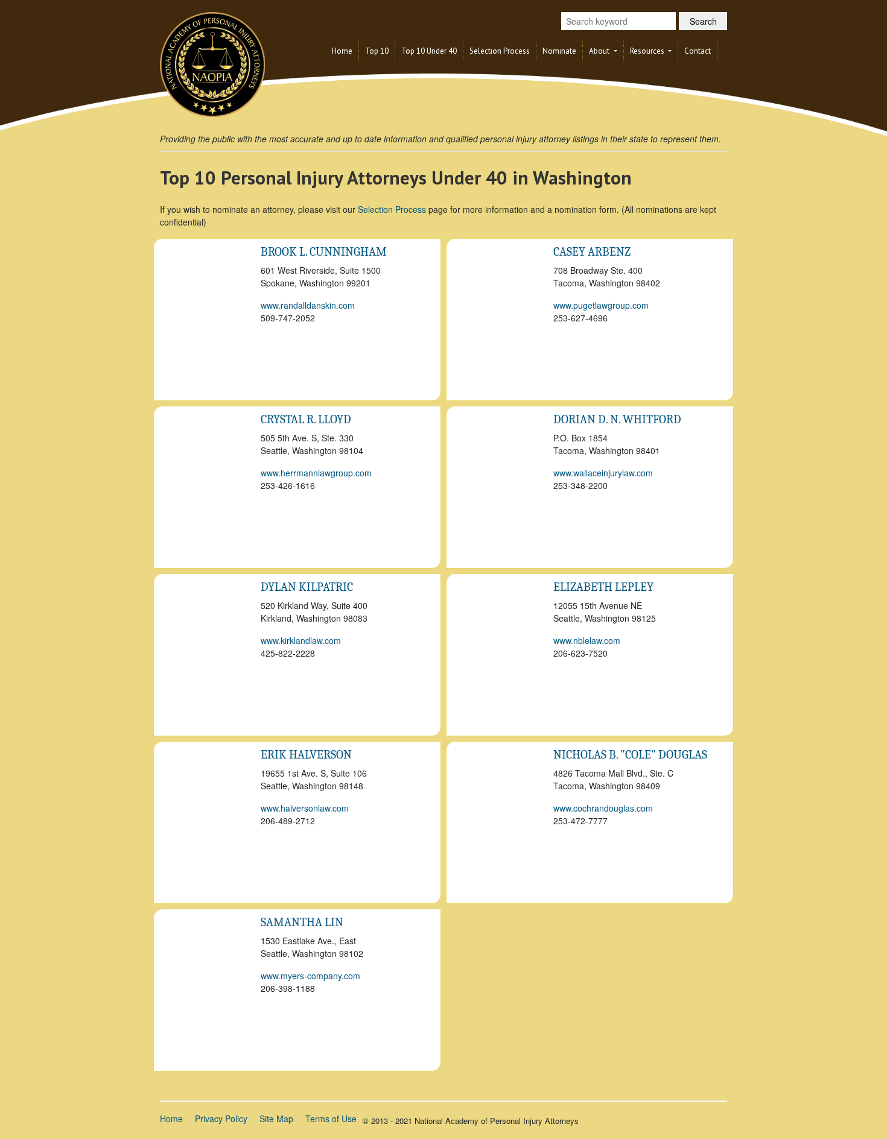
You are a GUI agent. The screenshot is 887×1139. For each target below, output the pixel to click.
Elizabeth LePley (603, 587)
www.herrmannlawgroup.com (316, 473)
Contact (697, 51)
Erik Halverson (306, 755)
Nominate (559, 51)
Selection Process (499, 51)
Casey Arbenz (592, 252)
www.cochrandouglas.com (603, 808)
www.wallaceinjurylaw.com (603, 473)
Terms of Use (331, 1118)
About (600, 51)
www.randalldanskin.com (308, 305)
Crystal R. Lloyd (306, 419)
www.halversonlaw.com (305, 808)
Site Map (276, 1118)
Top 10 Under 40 (429, 51)
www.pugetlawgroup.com (601, 305)
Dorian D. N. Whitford (617, 419)
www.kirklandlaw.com (301, 640)
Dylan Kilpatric (307, 587)
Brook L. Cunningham (324, 252)
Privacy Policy (221, 1118)
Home (342, 51)
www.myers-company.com (310, 976)
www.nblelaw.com (586, 640)
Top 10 (377, 51)
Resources (648, 51)
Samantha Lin (302, 922)
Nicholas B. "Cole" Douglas (630, 755)
